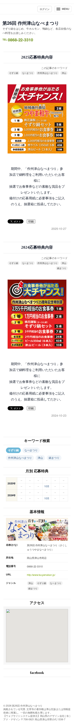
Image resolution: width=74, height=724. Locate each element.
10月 (47, 486)
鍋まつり (61, 268)
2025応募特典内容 (37, 57)
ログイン (45, 9)
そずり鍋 (13, 72)
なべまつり (28, 72)
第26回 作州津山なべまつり (30, 23)
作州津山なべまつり (47, 72)
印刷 (31, 221)
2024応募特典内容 (37, 247)
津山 (64, 72)
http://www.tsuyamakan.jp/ (41, 574)
